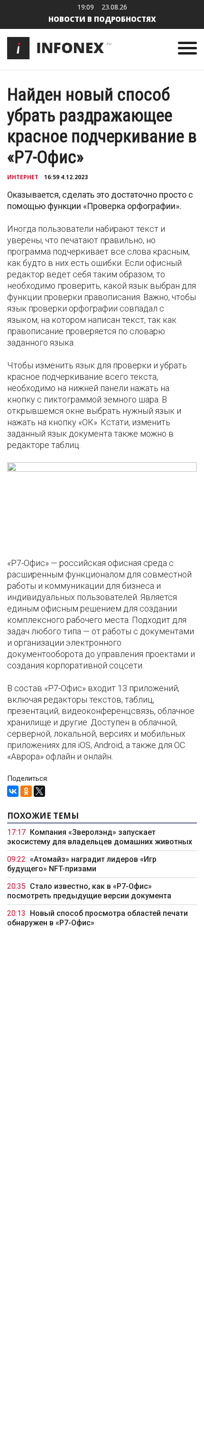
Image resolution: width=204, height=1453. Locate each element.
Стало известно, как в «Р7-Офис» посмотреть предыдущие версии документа (89, 891)
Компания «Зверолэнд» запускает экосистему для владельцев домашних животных (99, 837)
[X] (39, 791)
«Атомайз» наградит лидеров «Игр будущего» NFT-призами (82, 864)
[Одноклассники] (26, 791)
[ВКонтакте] (13, 791)
